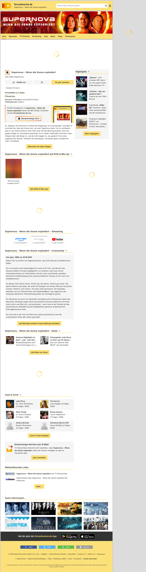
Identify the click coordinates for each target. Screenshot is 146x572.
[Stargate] (43, 508)
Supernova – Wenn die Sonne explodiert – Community (34, 250)
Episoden (13, 36)
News (52, 36)
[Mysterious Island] (17, 508)
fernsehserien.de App (46, 536)
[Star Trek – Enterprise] (43, 523)
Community (70, 36)
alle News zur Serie (39, 352)
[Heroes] (96, 523)
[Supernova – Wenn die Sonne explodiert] (63, 114)
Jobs (49, 559)
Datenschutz (21, 559)
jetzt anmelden (39, 458)
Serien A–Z (82, 554)
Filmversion (10, 96)
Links (70, 559)
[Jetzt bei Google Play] (69, 536)
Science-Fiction (12, 88)
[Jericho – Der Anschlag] (69, 508)
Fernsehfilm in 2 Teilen (15, 93)
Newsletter (72, 554)
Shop (60, 36)
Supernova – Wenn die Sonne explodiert (30, 7)
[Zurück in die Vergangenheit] (96, 508)
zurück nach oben (90, 559)
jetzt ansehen (63, 82)
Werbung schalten (59, 559)
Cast (46, 36)
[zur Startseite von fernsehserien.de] (6, 6)
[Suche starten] (106, 6)
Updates (44, 554)
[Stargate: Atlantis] (69, 523)
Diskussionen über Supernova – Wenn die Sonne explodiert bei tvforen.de (42, 479)
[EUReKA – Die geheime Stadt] (17, 523)
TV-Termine (25, 36)
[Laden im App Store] (87, 536)
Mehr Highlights (92, 134)
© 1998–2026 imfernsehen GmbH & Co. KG (23, 554)
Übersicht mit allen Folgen (39, 147)
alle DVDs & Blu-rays (39, 189)
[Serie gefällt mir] (19, 82)
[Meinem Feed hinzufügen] (7, 72)
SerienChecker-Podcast (57, 554)
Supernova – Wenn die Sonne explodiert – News (31, 331)
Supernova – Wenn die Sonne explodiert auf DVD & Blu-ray (37, 154)
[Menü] (110, 5)
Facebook (77, 559)
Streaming (36, 36)
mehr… (39, 486)
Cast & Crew (11, 394)
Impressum (101, 554)
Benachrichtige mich (30, 119)
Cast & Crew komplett (39, 436)
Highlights (81, 71)
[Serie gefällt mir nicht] (42, 82)
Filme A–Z (91, 554)
